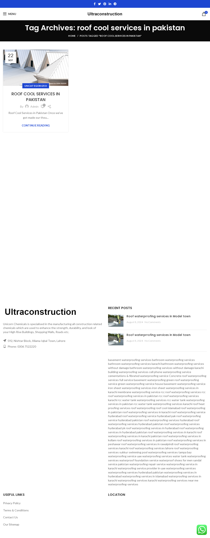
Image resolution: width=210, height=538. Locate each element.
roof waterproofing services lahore (151, 448)
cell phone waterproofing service (170, 372)
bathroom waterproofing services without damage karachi (167, 368)
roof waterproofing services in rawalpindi (147, 444)
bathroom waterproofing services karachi (134, 363)
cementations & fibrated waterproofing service (138, 376)
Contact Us (10, 517)
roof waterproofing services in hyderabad (152, 428)
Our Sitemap (11, 524)
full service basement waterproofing (142, 380)
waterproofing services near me (178, 480)
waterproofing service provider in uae (141, 468)
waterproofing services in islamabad (145, 476)
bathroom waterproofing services (173, 360)
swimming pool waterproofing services (153, 452)
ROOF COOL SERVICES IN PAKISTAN (35, 96)
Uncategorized (35, 85)
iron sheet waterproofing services (130, 388)
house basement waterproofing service (180, 384)
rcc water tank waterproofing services (142, 400)
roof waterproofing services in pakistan (142, 440)
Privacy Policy (12, 503)
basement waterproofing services (129, 360)
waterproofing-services (123, 484)
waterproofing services (181, 468)
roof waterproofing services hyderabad (168, 420)
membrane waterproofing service (139, 392)
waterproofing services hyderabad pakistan (135, 472)
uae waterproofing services (154, 456)
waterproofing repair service (147, 464)
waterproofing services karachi (137, 480)
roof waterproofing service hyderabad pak (149, 416)
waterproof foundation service (139, 460)
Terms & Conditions (16, 510)
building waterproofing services (128, 372)
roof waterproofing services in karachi (172, 432)
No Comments (153, 322)
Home (71, 35)
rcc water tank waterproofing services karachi (163, 404)
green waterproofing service (136, 384)
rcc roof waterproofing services (181, 392)
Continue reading (36, 125)
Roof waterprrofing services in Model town (159, 316)
